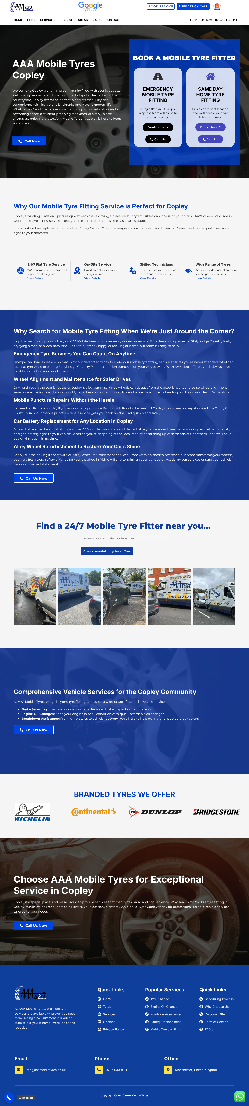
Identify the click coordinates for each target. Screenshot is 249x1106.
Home (18, 20)
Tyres (31, 20)
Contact (112, 20)
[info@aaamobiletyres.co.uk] (19, 1070)
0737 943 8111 (116, 1070)
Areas (83, 20)
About (68, 20)
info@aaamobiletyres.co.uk (46, 1070)
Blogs (97, 20)
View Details (35, 278)
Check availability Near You (106, 551)
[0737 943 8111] (99, 1070)
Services (47, 20)
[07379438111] (9, 1097)
